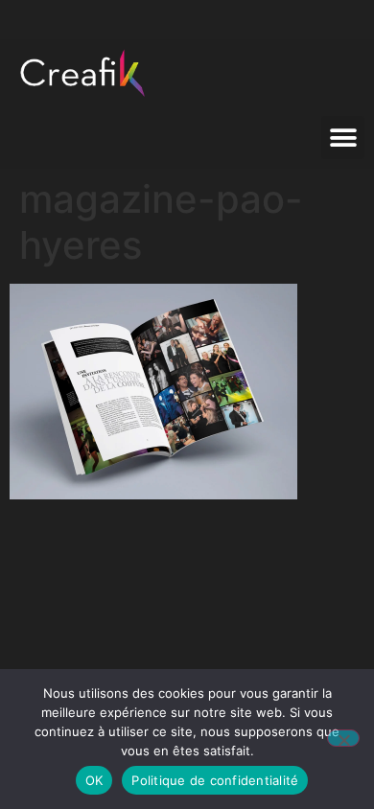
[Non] (343, 738)
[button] (342, 137)
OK (94, 780)
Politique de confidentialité (214, 780)
